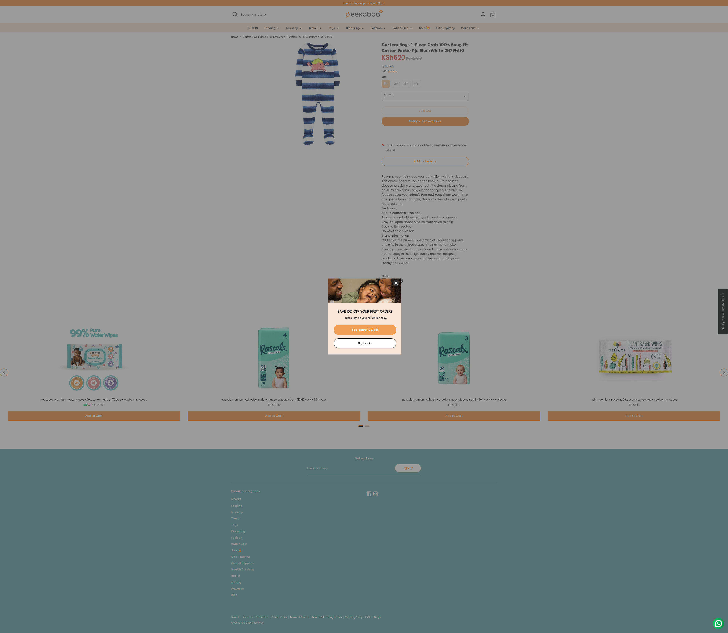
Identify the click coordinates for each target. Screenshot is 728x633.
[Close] (396, 283)
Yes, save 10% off (365, 330)
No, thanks (365, 343)
